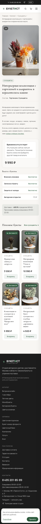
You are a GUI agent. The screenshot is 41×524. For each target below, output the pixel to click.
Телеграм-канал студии (14, 503)
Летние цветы (7, 398)
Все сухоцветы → (31, 225)
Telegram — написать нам (12, 500)
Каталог (13, 16)
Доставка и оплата (9, 450)
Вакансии (6, 464)
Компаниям (6, 431)
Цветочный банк (8, 428)
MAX (30, 2)
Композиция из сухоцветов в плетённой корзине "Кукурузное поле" (10, 317)
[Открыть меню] (36, 8)
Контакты (6, 461)
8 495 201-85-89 (15, 2)
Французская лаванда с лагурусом (9, 261)
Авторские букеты (9, 406)
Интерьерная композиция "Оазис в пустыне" (28, 263)
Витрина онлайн (8, 391)
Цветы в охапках (8, 409)
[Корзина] (31, 8)
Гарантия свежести (9, 453)
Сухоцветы (22, 16)
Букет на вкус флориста (11, 424)
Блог (4, 439)
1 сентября (6, 395)
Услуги (5, 435)
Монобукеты (7, 402)
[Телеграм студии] (24, 2)
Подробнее (7, 519)
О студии (5, 457)
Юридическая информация (12, 468)
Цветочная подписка (10, 420)
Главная (5, 16)
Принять (32, 519)
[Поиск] (25, 8)
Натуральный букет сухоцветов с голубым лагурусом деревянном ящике (28, 319)
